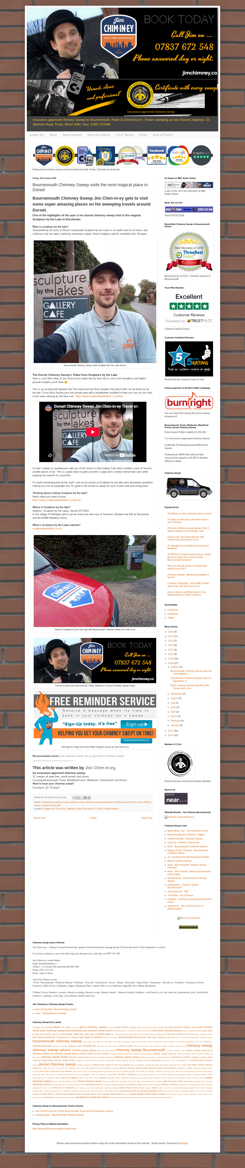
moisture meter (53, 1078)
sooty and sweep (88, 1088)
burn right (87, 1042)
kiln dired (41, 1074)
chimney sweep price (79, 1057)
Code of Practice (163, 134)
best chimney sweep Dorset (97, 1030)
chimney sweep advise (84, 1050)
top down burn (97, 1091)
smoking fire (183, 1085)
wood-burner (49, 1097)
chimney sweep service (126, 1057)
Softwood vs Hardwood (63, 1088)
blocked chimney (110, 1037)
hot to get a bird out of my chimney (56, 1071)
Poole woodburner (111, 1081)
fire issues (164, 1065)
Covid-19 (193, 1060)
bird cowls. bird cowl (89, 1034)
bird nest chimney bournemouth (125, 1034)
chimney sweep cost (43, 1053)
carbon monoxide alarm (157, 1042)
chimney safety (160, 1046)
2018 (171, 663)
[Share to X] (82, 798)
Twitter (170, 617)
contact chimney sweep (139, 1060)
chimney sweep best (106, 1050)
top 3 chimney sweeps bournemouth (74, 1091)
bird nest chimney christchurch (153, 1034)
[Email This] (74, 798)
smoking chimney (169, 1084)
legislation (86, 1074)
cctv (196, 1042)
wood (127, 1094)
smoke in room (135, 1084)
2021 (171, 649)
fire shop (43, 1068)
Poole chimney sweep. (90, 1081)
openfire (102, 1078)
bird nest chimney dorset (179, 1034)
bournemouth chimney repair (199, 1037)
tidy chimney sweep (48, 1091)
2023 (171, 640)
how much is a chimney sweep (121, 1071)
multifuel (73, 1078)
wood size (207, 1094)
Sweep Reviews (72, 134)
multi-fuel (65, 1078)
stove (136, 1088)
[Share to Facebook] (85, 798)
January (175, 725)
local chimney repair (145, 1074)
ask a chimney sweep (93, 1027)
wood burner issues (155, 1094)
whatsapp (184, 1091)
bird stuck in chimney (90, 1037)
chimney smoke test (177, 1046)
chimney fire (89, 1046)
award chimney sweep (125, 1027)
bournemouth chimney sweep (55, 802)
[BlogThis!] (78, 798)
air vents (66, 1027)
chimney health (125, 1046)
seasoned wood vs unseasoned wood (67, 1085)
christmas (202, 1057)
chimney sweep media (142, 1054)
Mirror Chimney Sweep (179, 861)
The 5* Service (125, 134)
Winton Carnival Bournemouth (62, 1094)
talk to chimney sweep (169, 1088)
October (175, 667)
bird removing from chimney (65, 1037)
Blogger (184, 1143)
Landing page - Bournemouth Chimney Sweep (59, 1115)
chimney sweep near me (164, 1053)
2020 (171, 654)
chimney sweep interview (120, 1054)
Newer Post (39, 818)
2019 (171, 658)
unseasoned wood (127, 1091)
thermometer (188, 1088)
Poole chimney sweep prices (65, 1081)
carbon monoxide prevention (181, 1042)
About (53, 134)
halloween (180, 1068)
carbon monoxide (138, 1042)
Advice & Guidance (98, 134)
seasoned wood (41, 1084)
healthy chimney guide (196, 1068)
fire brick (155, 1065)
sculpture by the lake (51, 805)
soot (77, 1088)
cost (173, 1060)
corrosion (166, 1060)
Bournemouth (126, 1037)
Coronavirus (156, 1060)
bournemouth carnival (176, 1037)
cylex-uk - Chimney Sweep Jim (183, 842)
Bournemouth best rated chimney (149, 1037)
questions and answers (151, 1081)
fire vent (51, 1068)
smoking (156, 1085)
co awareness (89, 1060)
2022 (171, 645)
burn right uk (98, 1042)
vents (160, 1091)
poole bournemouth (176, 1078)
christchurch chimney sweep (184, 1057)
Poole (164, 1078)
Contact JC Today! (46, 787)
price (134, 1081)
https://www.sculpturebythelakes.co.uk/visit (57, 500)
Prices (143, 134)
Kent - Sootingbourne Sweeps (51, 1013)
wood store (37, 1097)
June (173, 707)
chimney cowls (75, 1046)
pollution (157, 1078)
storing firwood (126, 1088)
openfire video (113, 1078)
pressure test (125, 1081)
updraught (152, 1091)
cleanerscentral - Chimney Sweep (185, 838)
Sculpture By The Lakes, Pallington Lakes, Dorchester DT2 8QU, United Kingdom (81, 808)
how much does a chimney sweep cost (90, 1071)
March (174, 716)
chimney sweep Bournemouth (99, 802)
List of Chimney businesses (104, 1074)
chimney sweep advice (52, 1050)
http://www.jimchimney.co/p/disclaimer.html (54, 1128)
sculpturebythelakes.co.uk (47, 528)
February (176, 720)
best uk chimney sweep (191, 1031)
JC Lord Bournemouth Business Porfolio (188, 857)
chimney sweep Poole (54, 1056)
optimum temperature (130, 1078)
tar (181, 1088)
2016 (171, 735)
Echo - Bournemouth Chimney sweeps (187, 846)
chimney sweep (77, 802)
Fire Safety (182, 1065)
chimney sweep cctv (176, 1050)
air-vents (75, 1027)
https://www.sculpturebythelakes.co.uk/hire (99, 396)
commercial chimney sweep (116, 1060)
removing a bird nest (177, 1081)
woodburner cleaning (118, 1097)
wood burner (137, 1094)
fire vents (60, 1068)
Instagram (172, 613)
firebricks (93, 1068)
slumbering (123, 1085)
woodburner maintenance (160, 1097)
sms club (48, 1088)
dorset (35, 1065)
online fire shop (91, 1078)
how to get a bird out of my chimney (180, 1071)
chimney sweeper (148, 1057)
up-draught (142, 1091)
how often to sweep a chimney (149, 1071)
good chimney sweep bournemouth (159, 1068)
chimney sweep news (186, 1054)
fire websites (70, 1068)
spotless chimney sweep (107, 1088)
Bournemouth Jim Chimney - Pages (185, 834)
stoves (155, 1088)
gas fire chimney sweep (130, 1068)
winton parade (83, 1094)
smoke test (147, 1085)
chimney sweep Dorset (125, 802)
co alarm (78, 1060)
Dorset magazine (84, 1065)
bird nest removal (42, 1037)
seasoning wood (91, 1084)
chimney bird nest (42, 1046)
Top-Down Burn (111, 1091)
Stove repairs (145, 1088)
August (175, 698)
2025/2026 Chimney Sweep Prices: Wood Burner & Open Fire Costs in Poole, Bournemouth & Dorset (189, 557)
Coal (98, 1060)
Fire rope (173, 1065)
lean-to (78, 1074)
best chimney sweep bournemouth (61, 1030)
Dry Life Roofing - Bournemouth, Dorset (55, 1009)
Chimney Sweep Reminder (102, 1057)
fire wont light (83, 1068)
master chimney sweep (196, 1074)
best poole (147, 1031)
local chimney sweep (164, 1074)
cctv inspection (205, 1042)
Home (93, 818)
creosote (208, 1060)
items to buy (202, 1071)
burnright (108, 1042)
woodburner (82, 1097)
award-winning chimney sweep (150, 1027)
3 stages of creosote (42, 1027)
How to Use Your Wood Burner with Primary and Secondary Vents (185, 538)
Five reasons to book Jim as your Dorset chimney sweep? (92, 756)
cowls (201, 1060)
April (173, 712)
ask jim (110, 1027)
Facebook (172, 610)
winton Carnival (40, 1094)
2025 (171, 631)
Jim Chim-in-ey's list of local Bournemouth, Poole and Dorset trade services (74, 1111)
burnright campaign (121, 1042)
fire (113, 1065)
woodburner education (139, 1097)
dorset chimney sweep (57, 1064)
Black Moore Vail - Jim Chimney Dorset (187, 830)
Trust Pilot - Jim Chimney (180, 895)
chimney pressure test (143, 1046)
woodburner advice (99, 1097)
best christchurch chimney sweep (127, 1031)
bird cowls (73, 1034)
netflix (80, 1078)
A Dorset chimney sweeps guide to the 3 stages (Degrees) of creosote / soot (188, 529)
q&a (138, 1081)
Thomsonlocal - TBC (178, 891)
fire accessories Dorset (141, 1065)
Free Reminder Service (108, 1068)
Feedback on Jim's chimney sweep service (189, 513)
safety (190, 1081)
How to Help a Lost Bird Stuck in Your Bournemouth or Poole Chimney (186, 593)
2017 (171, 730)
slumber (114, 1085)
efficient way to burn (102, 1065)
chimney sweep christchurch (198, 1050)
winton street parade (99, 1094)
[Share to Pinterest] (89, 798)
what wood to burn (171, 1091)
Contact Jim (36, 134)
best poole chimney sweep (166, 1030)
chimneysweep (163, 1057)
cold (102, 1060)
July (173, 703)
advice (57, 1027)
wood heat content (174, 1094)
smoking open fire (197, 1085)
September (177, 694)
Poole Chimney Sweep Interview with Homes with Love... (189, 686)
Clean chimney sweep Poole (61, 1060)
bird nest (104, 1033)
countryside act (182, 1060)
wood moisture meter (193, 1094)
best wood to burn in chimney (54, 1034)
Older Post (146, 818)
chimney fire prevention (107, 1046)
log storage (180, 1074)
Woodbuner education (65, 1097)
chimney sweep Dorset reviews (94, 1053)
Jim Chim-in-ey (100, 767)
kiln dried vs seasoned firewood (60, 1074)
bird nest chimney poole (202, 1034)
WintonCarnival (117, 1094)
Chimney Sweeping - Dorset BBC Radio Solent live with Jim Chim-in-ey (188, 584)
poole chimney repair (195, 1078)
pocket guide (146, 1078)
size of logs (105, 1085)
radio (165, 1081)
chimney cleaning (60, 1046)
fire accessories (122, 1065)
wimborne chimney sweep (201, 1091)
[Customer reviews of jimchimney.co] (179, 817)
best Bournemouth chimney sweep (181, 1027)
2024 (171, 636)
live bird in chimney (127, 1074)
